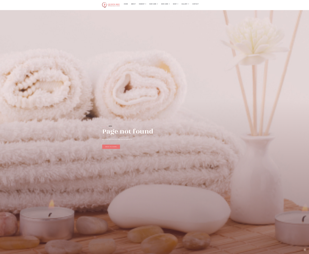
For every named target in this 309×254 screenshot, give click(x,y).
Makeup (142, 4)
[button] (305, 249)
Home (126, 4)
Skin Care (164, 4)
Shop (175, 4)
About (133, 4)
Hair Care (152, 4)
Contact (195, 4)
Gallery (184, 4)
